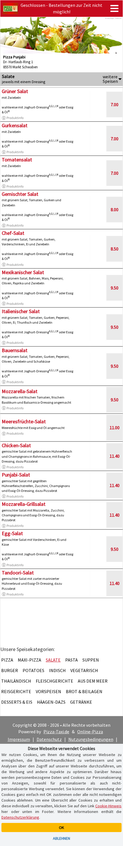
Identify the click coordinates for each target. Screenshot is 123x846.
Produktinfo (15, 118)
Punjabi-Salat (16, 474)
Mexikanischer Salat (23, 272)
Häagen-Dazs (51, 702)
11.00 (115, 427)
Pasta (71, 660)
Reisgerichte (16, 691)
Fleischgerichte (54, 681)
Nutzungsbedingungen (90, 739)
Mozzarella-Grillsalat (23, 504)
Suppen (90, 660)
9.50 (114, 288)
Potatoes (33, 670)
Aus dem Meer (93, 681)
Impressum (19, 739)
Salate (53, 660)
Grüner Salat (15, 91)
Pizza (7, 660)
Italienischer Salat (21, 311)
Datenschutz (49, 739)
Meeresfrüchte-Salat (24, 421)
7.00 (114, 104)
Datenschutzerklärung (20, 817)
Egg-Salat (12, 533)
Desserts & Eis (16, 702)
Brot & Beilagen (84, 691)
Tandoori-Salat (18, 572)
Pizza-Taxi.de (56, 731)
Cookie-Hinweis (108, 805)
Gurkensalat (14, 125)
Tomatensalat (17, 159)
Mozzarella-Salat (19, 391)
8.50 (114, 249)
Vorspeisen (48, 691)
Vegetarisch (84, 670)
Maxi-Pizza (29, 660)
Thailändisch (16, 681)
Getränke (81, 702)
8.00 (114, 209)
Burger (9, 670)
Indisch (57, 670)
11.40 (115, 456)
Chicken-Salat (16, 445)
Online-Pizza (90, 731)
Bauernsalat (14, 350)
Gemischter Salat (20, 194)
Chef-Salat (13, 233)
